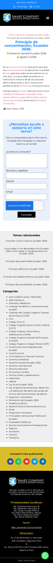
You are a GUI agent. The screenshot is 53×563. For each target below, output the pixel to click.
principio (22, 91)
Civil (11, 319)
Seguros (13, 428)
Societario (14, 431)
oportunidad (16, 100)
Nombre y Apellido (17, 170)
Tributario (14, 437)
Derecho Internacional (20, 365)
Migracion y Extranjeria (20, 397)
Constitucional (16, 353)
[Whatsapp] (45, 555)
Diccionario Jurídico (19, 372)
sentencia (24, 85)
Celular (10, 181)
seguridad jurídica (29, 97)
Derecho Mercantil (18, 369)
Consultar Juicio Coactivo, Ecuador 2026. (27, 240)
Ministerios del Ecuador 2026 (24, 400)
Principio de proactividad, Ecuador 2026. (26, 261)
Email (9, 192)
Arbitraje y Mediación (20, 303)
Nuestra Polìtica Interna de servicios (27, 406)
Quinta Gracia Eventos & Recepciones (28, 425)
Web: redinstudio (26, 560)
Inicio (11, 35)
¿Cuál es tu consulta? (18, 152)
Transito (13, 434)
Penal (12, 409)
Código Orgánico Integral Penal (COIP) (29, 344)
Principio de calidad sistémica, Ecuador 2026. (26, 276)
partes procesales (15, 70)
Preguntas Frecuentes (20, 412)
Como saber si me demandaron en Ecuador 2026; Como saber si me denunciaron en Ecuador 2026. (26, 251)
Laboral (12, 381)
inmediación (18, 94)
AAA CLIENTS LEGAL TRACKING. (25, 297)
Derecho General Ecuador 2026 (32, 35)
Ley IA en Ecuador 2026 (21, 384)
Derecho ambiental (19, 359)
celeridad (30, 94)
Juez (7, 73)
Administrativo (16, 300)
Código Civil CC (17, 322)
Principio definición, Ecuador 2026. (26, 269)
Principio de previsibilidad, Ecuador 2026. (26, 284)
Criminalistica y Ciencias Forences (26, 356)
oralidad (7, 94)
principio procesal (18, 67)
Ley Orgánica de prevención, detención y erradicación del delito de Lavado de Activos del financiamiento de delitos (29, 390)
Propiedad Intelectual (20, 422)
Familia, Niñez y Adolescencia (24, 375)
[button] (47, 17)
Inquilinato (14, 378)
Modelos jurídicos (18, 403)
